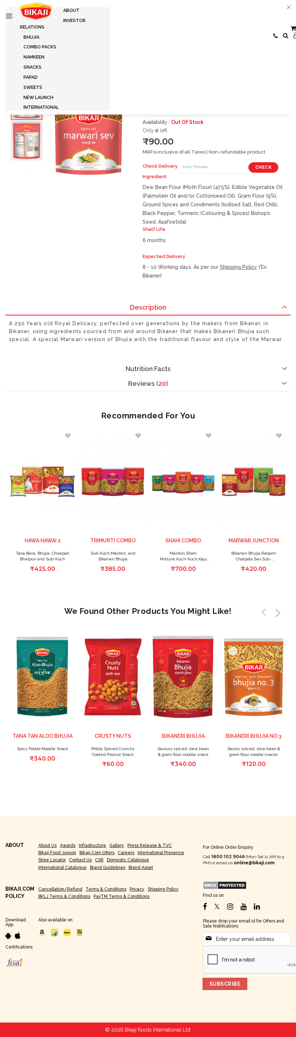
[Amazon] (41, 932)
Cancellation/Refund (60, 889)
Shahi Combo (183, 540)
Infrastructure (92, 845)
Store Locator (52, 859)
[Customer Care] (275, 36)
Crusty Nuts (113, 736)
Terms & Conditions (106, 889)
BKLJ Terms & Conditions (64, 896)
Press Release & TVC (149, 845)
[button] (27, 140)
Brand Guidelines (107, 867)
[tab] (148, 307)
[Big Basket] (79, 932)
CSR (99, 859)
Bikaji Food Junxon (57, 852)
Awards (67, 845)
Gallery (116, 845)
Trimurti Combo (113, 540)
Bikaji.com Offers (96, 852)
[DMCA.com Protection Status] (225, 884)
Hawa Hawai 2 (43, 540)
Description (148, 307)
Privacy (137, 889)
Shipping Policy (238, 267)
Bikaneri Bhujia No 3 (253, 736)
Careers (126, 852)
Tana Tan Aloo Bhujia (43, 736)
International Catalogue (62, 867)
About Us (47, 845)
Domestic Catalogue (128, 859)
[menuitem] (71, 10)
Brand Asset (141, 867)
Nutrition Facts (148, 369)
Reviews (147, 383)
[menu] (57, 59)
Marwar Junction (253, 540)
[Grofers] (67, 932)
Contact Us (80, 859)
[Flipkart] (54, 932)
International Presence (161, 852)
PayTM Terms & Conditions (121, 896)
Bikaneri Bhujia (183, 736)
